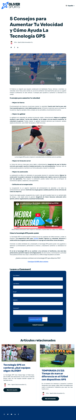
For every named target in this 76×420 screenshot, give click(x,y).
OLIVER (36, 238)
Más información (12, 390)
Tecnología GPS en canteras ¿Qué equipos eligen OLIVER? (16, 367)
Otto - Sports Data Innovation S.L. (23, 42)
